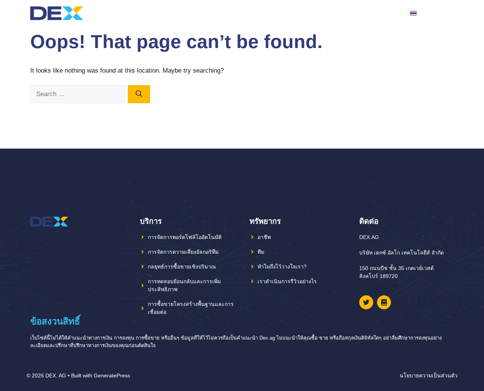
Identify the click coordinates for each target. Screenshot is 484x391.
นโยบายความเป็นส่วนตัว (429, 375)
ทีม (354, 13)
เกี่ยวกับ (334, 13)
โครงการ (298, 13)
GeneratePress (112, 375)
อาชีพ (264, 237)
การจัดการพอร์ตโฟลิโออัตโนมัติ (185, 237)
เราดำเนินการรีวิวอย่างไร (287, 281)
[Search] (139, 94)
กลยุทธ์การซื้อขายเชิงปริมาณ (182, 267)
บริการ (373, 13)
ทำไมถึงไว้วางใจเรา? (282, 267)
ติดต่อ (395, 13)
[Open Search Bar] (447, 13)
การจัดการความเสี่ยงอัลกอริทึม (183, 252)
